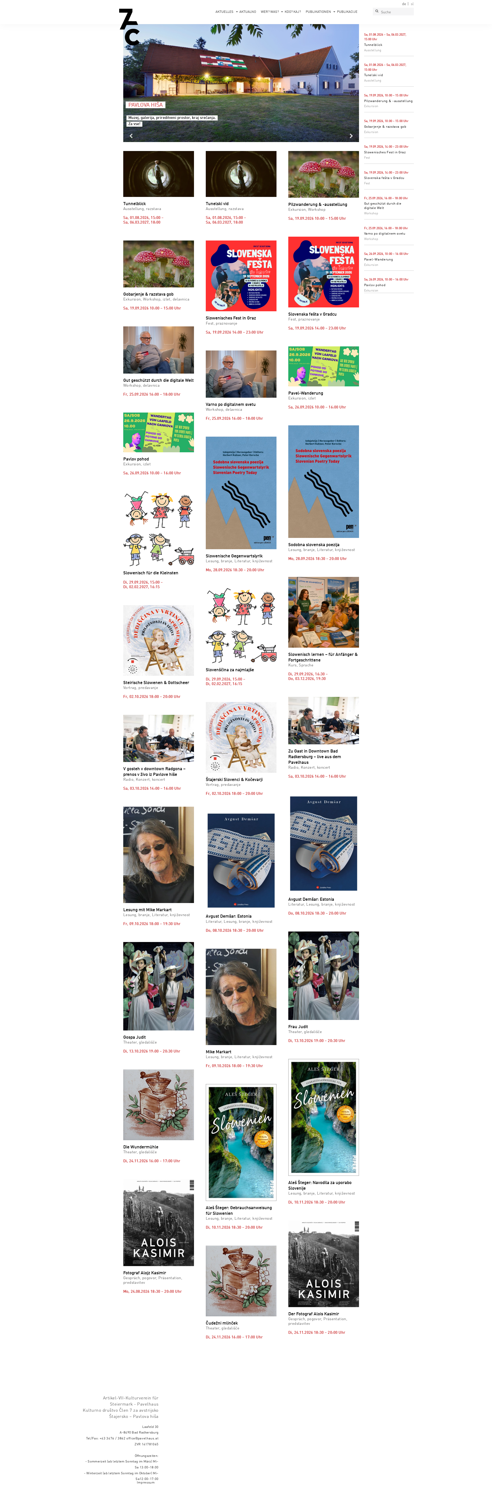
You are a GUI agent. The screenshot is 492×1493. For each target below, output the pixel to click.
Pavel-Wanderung (378, 259)
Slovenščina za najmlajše (230, 670)
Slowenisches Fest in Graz (385, 152)
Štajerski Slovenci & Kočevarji (234, 780)
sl (412, 4)
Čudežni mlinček (222, 1323)
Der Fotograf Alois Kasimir (313, 1314)
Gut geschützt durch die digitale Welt (158, 380)
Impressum (146, 1482)
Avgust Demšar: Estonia (229, 916)
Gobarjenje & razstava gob (385, 126)
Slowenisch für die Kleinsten (150, 573)
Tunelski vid (373, 75)
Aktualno (247, 12)
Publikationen (318, 12)
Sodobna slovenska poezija (314, 545)
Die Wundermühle (140, 1147)
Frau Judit (298, 1027)
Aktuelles (224, 12)
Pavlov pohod (375, 285)
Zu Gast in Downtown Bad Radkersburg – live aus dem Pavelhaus (314, 757)
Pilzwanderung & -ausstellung (388, 101)
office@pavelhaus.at (142, 1438)
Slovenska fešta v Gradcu (384, 178)
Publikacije (347, 12)
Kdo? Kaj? (293, 12)
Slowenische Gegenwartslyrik (234, 556)
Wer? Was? (270, 12)
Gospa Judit (134, 1037)
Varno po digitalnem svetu (384, 233)
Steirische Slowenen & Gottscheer (156, 683)
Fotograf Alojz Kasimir (144, 1273)
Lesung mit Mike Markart (147, 910)
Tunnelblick (373, 45)
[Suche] (377, 11)
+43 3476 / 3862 (113, 1438)
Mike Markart (218, 1052)
